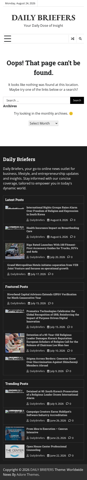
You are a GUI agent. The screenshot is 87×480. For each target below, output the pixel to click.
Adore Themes (28, 474)
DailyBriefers (37, 220)
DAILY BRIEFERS (43, 17)
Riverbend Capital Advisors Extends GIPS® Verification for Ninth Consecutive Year (41, 295)
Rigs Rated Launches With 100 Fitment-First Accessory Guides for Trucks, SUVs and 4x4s (52, 248)
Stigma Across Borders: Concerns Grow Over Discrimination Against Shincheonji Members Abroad (52, 362)
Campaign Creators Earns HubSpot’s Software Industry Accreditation (49, 413)
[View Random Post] (72, 39)
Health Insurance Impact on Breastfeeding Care (53, 229)
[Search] (80, 39)
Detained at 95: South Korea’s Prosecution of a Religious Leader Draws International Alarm (52, 394)
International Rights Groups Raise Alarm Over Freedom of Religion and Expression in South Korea (52, 211)
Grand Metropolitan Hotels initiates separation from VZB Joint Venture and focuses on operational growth (42, 266)
